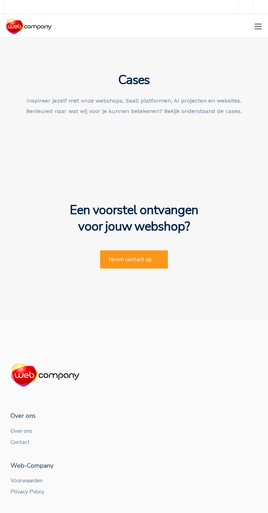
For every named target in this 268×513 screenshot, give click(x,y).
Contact (20, 442)
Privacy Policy (27, 492)
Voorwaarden (26, 480)
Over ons (21, 431)
